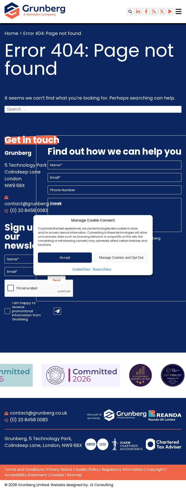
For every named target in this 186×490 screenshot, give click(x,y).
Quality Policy (87, 469)
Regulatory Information (122, 469)
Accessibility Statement (26, 475)
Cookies (57, 475)
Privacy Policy (102, 269)
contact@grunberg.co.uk (38, 413)
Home (11, 33)
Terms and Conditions (24, 469)
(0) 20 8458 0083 (29, 210)
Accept (65, 257)
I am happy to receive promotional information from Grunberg (26, 311)
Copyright (155, 469)
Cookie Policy (81, 269)
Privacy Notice (59, 469)
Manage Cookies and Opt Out (121, 257)
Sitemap (74, 475)
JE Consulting (101, 485)
